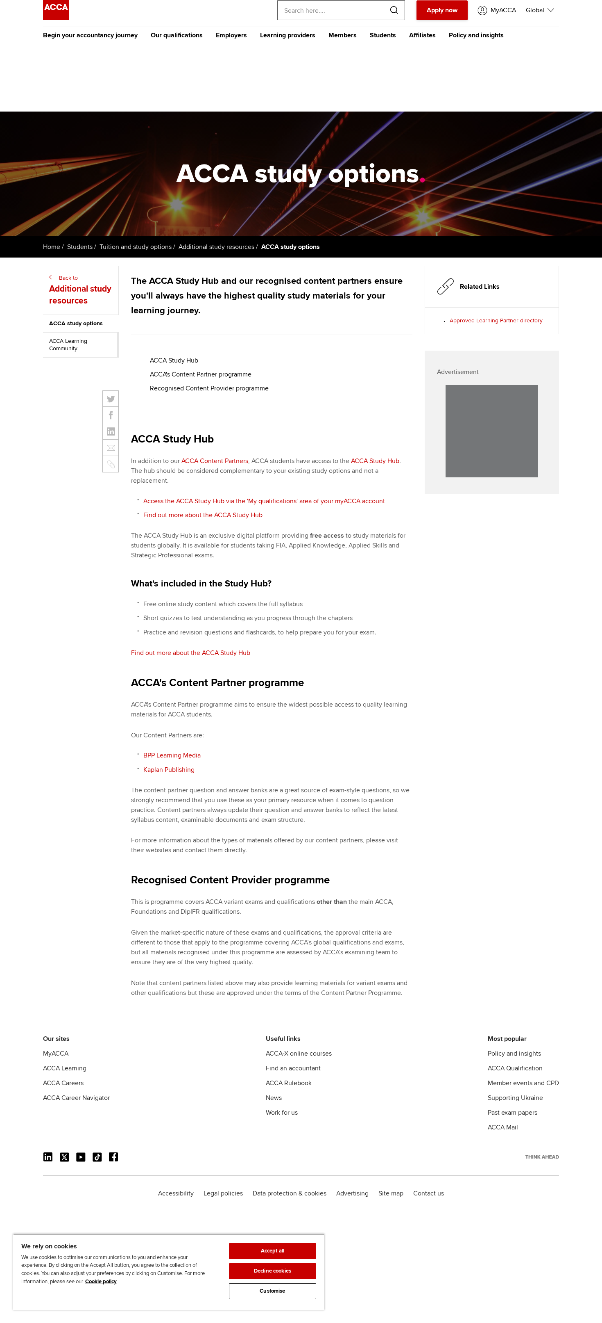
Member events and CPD (523, 1083)
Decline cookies (272, 1271)
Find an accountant (293, 1068)
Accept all (272, 1251)
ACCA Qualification (515, 1068)
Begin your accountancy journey (90, 35)
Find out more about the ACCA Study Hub (203, 515)
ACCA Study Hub (174, 360)
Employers (231, 35)
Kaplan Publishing (169, 770)
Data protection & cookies (289, 1193)
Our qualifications (177, 35)
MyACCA (55, 1053)
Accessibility (176, 1193)
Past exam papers (512, 1113)
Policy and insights (476, 35)
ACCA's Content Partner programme (200, 374)
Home (51, 247)
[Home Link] (542, 1157)
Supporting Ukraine (515, 1098)
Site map (390, 1193)
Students (383, 35)
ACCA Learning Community (68, 345)
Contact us (428, 1193)
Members (342, 35)
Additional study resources (216, 247)
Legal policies (223, 1193)
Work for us (282, 1113)
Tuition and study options (136, 247)
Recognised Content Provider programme (209, 388)
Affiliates (422, 35)
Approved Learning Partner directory (496, 320)
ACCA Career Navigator (76, 1098)
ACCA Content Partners (214, 461)
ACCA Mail (503, 1127)
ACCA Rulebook (289, 1083)
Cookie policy (101, 1281)
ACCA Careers (63, 1083)
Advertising (352, 1193)
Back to (80, 290)
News (274, 1098)
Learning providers (287, 35)
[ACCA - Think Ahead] (56, 18)
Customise (272, 1291)
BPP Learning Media (172, 755)
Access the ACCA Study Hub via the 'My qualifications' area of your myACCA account (264, 501)
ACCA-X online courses (299, 1053)
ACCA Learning (64, 1068)
